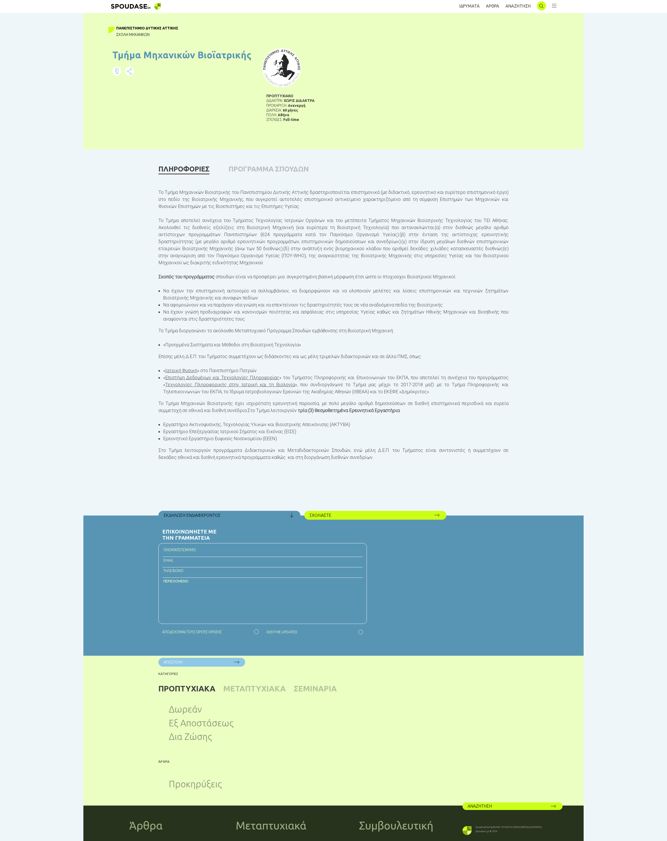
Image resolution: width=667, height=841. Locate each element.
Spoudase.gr (482, 831)
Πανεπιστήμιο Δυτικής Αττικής (147, 28)
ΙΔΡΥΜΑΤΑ (469, 6)
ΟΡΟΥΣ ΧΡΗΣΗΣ (209, 632)
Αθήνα (283, 115)
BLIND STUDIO (502, 827)
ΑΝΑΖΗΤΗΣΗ (518, 6)
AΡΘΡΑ (492, 6)
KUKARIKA (535, 827)
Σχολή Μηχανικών (133, 35)
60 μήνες (290, 110)
